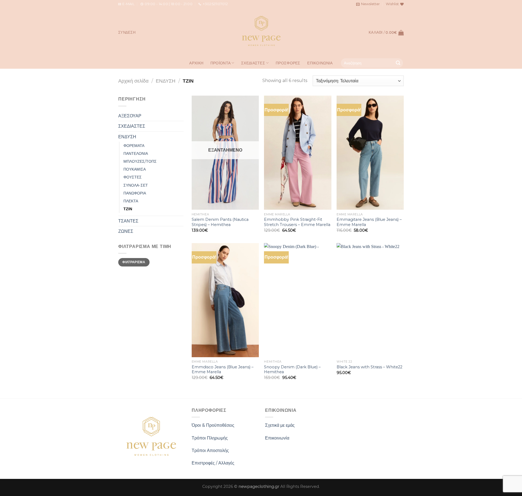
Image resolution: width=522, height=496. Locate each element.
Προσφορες (288, 63)
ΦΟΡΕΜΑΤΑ (133, 145)
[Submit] (398, 63)
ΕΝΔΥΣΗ (165, 81)
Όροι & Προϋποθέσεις (213, 425)
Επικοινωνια (320, 63)
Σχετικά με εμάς (280, 425)
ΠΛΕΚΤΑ (130, 201)
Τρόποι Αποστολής (210, 450)
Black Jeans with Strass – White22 (369, 367)
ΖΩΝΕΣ (125, 231)
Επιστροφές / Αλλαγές (213, 463)
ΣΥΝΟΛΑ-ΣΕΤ (135, 185)
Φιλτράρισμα (133, 262)
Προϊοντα (220, 63)
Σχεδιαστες (253, 63)
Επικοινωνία (277, 438)
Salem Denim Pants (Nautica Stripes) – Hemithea (220, 222)
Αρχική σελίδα (133, 81)
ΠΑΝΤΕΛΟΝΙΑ (135, 153)
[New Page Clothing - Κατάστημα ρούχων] (261, 32)
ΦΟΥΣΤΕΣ (132, 177)
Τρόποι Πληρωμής (210, 438)
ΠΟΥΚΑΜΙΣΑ (134, 169)
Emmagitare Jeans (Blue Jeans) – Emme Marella (369, 222)
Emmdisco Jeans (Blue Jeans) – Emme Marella (222, 370)
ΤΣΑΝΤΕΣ (128, 221)
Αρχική (196, 63)
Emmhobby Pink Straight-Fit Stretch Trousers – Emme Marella (297, 222)
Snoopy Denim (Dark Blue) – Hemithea (292, 370)
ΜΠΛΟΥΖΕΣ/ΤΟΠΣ (140, 161)
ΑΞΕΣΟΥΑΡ (129, 115)
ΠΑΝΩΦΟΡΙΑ (134, 193)
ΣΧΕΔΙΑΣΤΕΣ (131, 126)
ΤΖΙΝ (127, 208)
